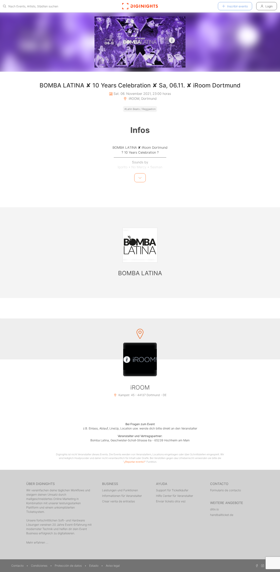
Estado (94, 565)
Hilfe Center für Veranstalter (174, 495)
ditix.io (214, 509)
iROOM (140, 387)
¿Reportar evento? (134, 461)
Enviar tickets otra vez (171, 501)
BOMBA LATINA (140, 273)
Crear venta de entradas (118, 501)
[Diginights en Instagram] (262, 565)
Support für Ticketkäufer (172, 490)
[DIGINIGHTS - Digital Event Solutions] (140, 6)
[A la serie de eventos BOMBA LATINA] (140, 245)
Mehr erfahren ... (37, 542)
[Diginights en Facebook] (256, 565)
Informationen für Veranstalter (122, 495)
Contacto (17, 565)
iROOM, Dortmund (142, 98)
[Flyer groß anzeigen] (140, 42)
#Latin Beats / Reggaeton (140, 109)
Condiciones (39, 565)
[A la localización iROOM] (140, 359)
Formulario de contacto (225, 490)
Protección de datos (69, 565)
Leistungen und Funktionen (120, 490)
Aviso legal (113, 565)
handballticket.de (221, 514)
